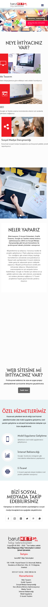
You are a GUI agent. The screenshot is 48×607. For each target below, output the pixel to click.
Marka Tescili (26, 589)
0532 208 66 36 (30, 572)
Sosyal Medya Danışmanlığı (26, 585)
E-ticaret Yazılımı (26, 596)
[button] (3, 19)
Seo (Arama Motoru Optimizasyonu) (26, 587)
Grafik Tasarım (26, 582)
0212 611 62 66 (17, 572)
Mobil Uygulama (26, 594)
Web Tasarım (26, 580)
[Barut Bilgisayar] (24, 4)
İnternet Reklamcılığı (26, 592)
